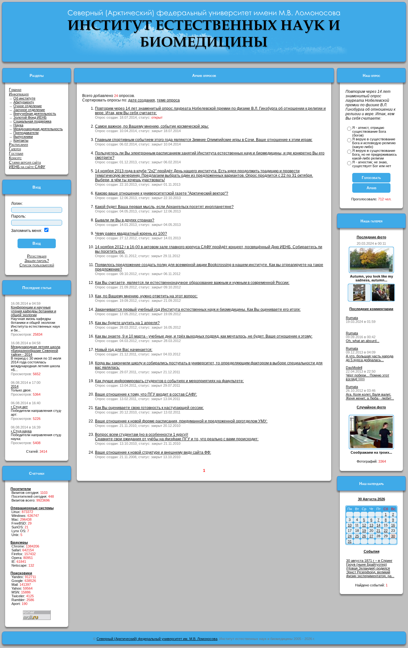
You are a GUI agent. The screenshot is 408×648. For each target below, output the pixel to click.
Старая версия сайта (25, 162)
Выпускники (23, 136)
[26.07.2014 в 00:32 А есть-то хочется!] (383, 299)
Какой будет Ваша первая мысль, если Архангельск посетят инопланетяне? (164, 207)
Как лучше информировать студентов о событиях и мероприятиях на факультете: (169, 381)
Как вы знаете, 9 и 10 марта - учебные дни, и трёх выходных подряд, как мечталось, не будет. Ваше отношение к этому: (203, 336)
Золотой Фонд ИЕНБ (30, 117)
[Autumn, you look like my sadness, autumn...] (371, 270)
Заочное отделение (29, 110)
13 (371, 525)
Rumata (352, 318)
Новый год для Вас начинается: (123, 349)
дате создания (141, 100)
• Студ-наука (21, 431)
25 (357, 536)
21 (378, 531)
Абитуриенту (23, 102)
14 (378, 525)
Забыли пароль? (37, 260)
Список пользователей (36, 265)
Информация (19, 94)
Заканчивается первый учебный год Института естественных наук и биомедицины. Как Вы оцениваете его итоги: (198, 309)
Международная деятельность (38, 129)
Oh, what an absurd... (362, 341)
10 (350, 525)
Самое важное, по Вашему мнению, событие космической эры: (152, 126)
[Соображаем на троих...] (371, 446)
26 (364, 536)
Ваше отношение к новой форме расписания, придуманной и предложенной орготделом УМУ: (181, 421)
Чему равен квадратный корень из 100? (131, 233)
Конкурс (15, 158)
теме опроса (168, 100)
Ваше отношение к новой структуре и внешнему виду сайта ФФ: (153, 452)
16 (393, 525)
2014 (14, 386)
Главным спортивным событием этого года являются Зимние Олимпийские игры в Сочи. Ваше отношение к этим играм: (203, 140)
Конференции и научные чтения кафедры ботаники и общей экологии (33, 311)
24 (350, 536)
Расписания (18, 144)
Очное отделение (27, 106)
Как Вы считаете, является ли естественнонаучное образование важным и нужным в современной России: (192, 282)
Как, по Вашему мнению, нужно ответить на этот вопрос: (146, 296)
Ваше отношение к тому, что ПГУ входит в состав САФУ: (146, 394)
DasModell (354, 367)
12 (364, 525)
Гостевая (16, 153)
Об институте (24, 98)
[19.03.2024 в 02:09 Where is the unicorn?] (359, 299)
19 (364, 531)
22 (386, 531)
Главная (15, 89)
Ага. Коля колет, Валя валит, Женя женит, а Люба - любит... (370, 396)
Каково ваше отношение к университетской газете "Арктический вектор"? (161, 193)
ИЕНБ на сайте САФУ (27, 167)
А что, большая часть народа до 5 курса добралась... (369, 358)
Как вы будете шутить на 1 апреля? (127, 323)
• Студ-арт (19, 407)
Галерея (15, 149)
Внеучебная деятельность (34, 113)
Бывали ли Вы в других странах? (124, 220)
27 (371, 536)
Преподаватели (26, 133)
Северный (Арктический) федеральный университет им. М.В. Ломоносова (157, 639)
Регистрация (37, 256)
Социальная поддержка (32, 121)
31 (350, 541)
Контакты (20, 140)
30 (393, 536)
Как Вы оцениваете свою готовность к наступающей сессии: (149, 408)
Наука (18, 125)
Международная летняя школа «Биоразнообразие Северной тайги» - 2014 (35, 350)
